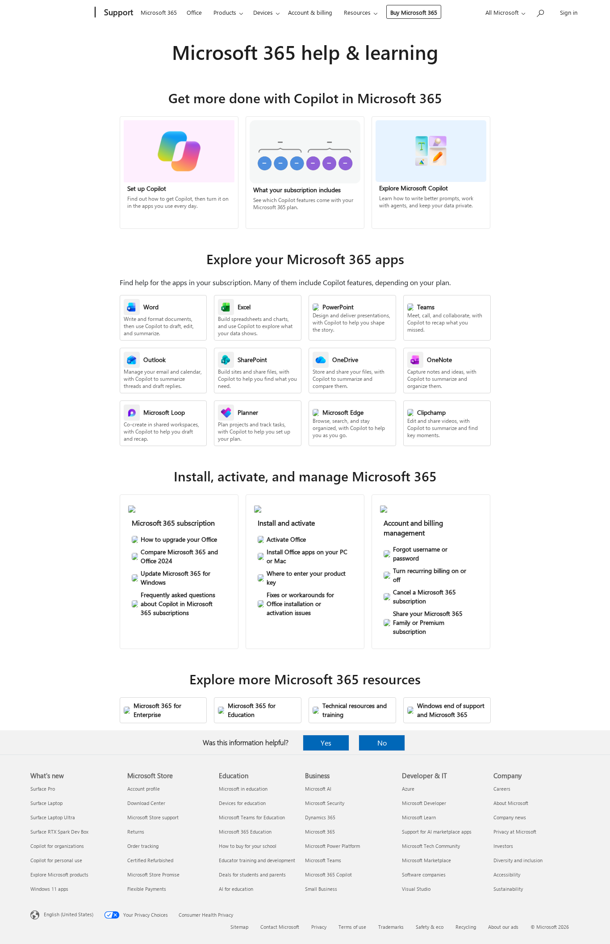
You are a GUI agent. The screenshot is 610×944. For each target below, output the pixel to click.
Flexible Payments (146, 888)
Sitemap (239, 926)
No (382, 742)
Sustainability (508, 888)
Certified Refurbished (150, 860)
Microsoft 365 (159, 12)
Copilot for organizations (57, 846)
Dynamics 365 (320, 817)
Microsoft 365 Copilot (328, 874)
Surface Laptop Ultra (52, 817)
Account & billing (310, 12)
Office (194, 12)
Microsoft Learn (419, 817)
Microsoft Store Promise (153, 874)
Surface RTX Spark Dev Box (59, 831)
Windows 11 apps (49, 888)
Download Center (146, 803)
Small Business (321, 888)
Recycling (465, 926)
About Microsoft (510, 803)
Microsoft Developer (424, 803)
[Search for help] (540, 11)
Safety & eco (429, 926)
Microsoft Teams (323, 860)
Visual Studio (416, 888)
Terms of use (352, 926)
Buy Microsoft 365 (413, 12)
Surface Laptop (46, 803)
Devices (263, 12)
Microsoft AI (318, 788)
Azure (408, 788)
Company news (509, 817)
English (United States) (68, 914)
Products (224, 12)
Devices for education (242, 803)
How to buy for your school (247, 846)
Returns (135, 831)
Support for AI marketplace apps (437, 831)
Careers (501, 788)
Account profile (143, 788)
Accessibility (506, 874)
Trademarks (391, 926)
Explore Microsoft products (59, 874)
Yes (326, 742)
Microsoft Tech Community (431, 846)
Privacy (318, 926)
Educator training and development (257, 860)
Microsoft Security (324, 803)
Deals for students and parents (252, 874)
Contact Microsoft (279, 926)
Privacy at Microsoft (514, 831)
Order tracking (143, 846)
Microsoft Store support (153, 817)
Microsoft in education (243, 788)
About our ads (503, 926)
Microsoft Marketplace (426, 860)
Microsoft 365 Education (245, 831)
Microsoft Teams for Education (252, 817)
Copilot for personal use (56, 860)
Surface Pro (42, 788)
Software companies (424, 874)
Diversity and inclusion (518, 860)
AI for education (236, 888)
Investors (503, 846)
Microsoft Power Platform (332, 846)
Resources (357, 12)
